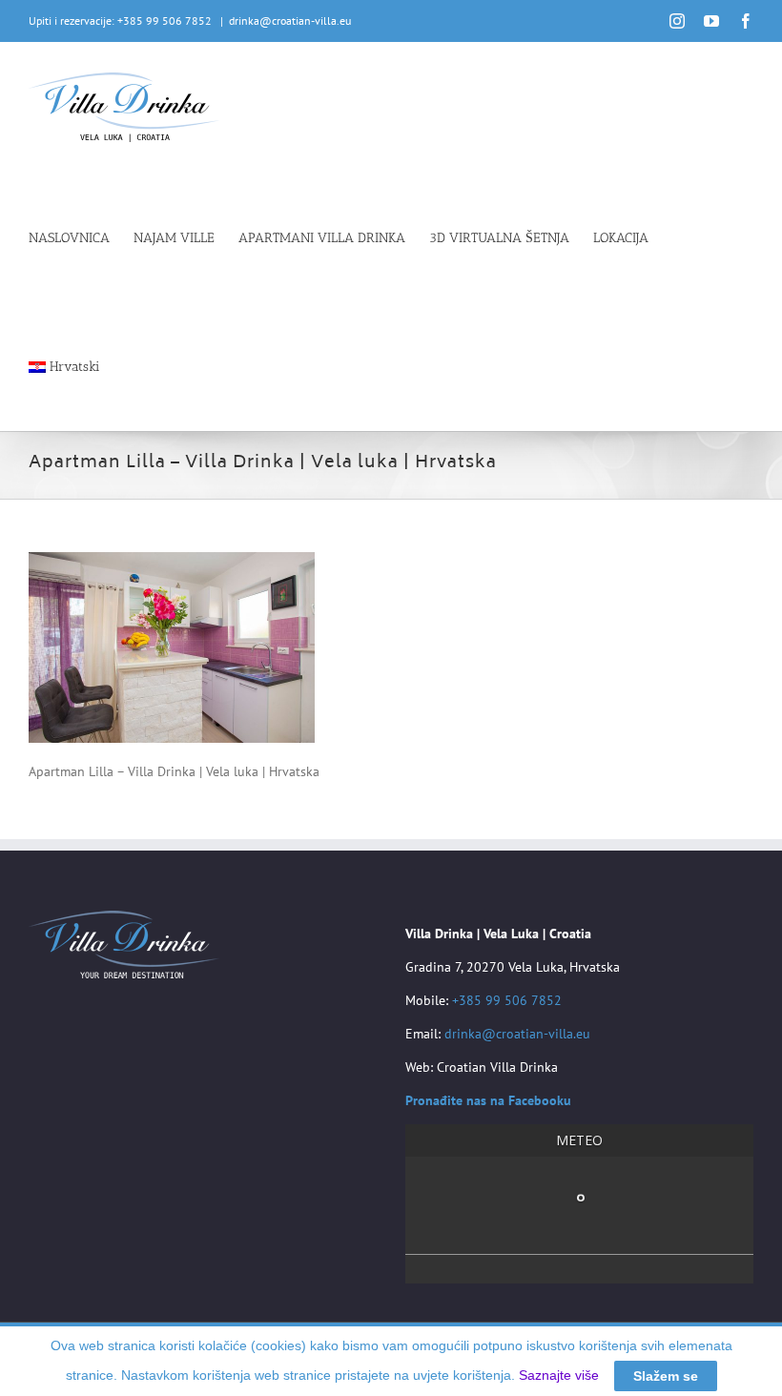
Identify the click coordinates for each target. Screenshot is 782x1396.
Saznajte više (559, 1375)
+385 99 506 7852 (507, 1000)
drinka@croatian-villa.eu (290, 20)
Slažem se (665, 1376)
